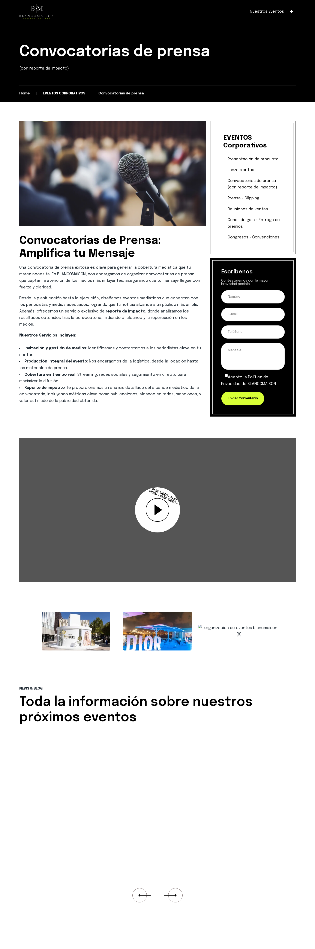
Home (24, 93)
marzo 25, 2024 (43, 750)
